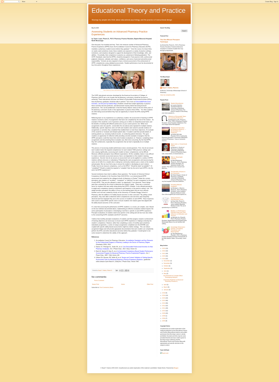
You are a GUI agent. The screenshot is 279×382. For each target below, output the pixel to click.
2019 (164, 258)
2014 (164, 300)
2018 (164, 293)
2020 (164, 256)
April (165, 284)
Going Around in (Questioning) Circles (177, 198)
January (166, 289)
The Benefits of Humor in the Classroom (178, 172)
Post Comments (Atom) (106, 287)
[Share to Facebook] (126, 270)
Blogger (176, 368)
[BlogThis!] (122, 270)
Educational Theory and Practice (138, 10)
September (167, 268)
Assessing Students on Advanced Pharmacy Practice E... (173, 280)
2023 (164, 248)
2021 (164, 253)
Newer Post (95, 284)
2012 (164, 305)
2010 (164, 310)
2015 (164, 298)
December (167, 261)
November (167, 263)
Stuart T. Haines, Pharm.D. (170, 88)
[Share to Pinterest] (128, 270)
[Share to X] (124, 270)
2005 (164, 321)
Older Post (150, 284)
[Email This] (120, 270)
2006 (164, 318)
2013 (164, 303)
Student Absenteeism (177, 103)
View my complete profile (167, 95)
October (166, 266)
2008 (164, 316)
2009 (164, 313)
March (166, 287)
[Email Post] (116, 270)
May (165, 273)
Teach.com (165, 353)
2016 (164, 295)
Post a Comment (99, 280)
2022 (164, 251)
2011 (164, 308)
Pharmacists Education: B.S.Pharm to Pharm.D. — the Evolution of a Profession (178, 130)
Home (123, 284)
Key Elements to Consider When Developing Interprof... (173, 276)
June (165, 271)
